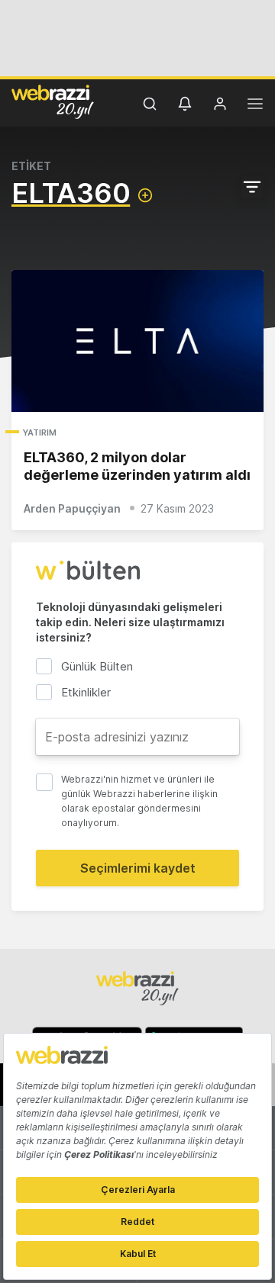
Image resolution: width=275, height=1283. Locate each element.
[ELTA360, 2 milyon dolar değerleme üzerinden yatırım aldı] (137, 341)
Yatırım (40, 432)
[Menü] (255, 106)
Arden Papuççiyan (72, 508)
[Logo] (52, 101)
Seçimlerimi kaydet (138, 868)
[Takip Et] (145, 195)
